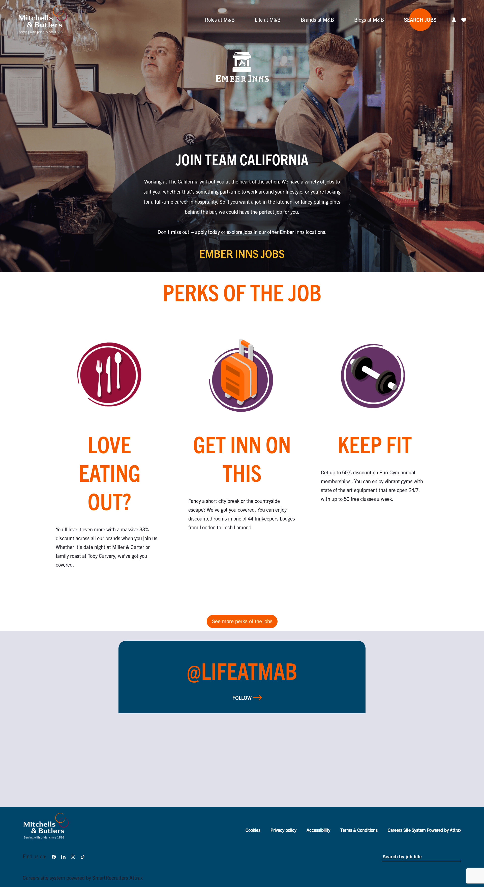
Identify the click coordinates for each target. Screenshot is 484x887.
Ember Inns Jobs (242, 253)
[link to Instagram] (73, 856)
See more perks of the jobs (242, 621)
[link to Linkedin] (63, 856)
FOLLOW (242, 697)
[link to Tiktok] (82, 856)
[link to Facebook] (54, 856)
